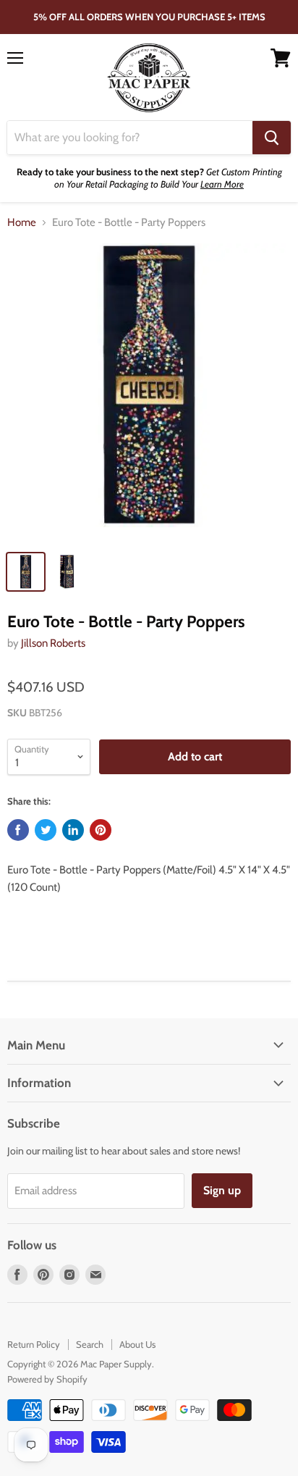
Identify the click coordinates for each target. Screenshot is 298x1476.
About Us (137, 1344)
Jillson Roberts (53, 643)
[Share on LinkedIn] (73, 830)
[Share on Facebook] (18, 830)
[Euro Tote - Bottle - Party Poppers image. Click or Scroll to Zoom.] (149, 392)
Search (89, 1344)
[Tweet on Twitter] (45, 830)
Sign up (222, 1190)
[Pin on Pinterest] (100, 830)
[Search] (271, 137)
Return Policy (33, 1344)
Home (21, 223)
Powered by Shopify (47, 1379)
